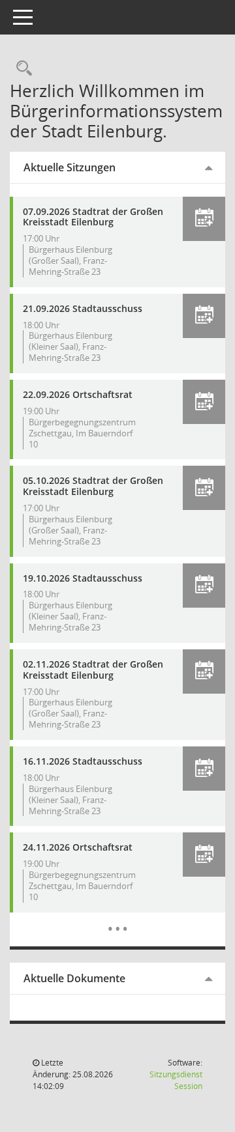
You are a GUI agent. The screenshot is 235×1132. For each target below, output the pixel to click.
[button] (204, 219)
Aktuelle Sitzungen (70, 167)
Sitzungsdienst (175, 1080)
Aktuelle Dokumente (74, 978)
